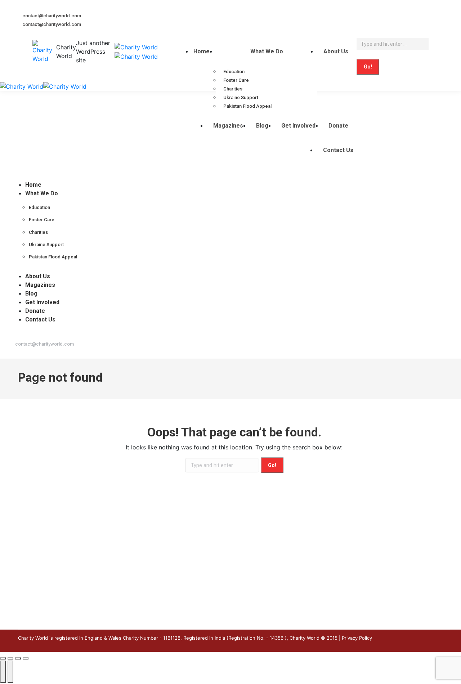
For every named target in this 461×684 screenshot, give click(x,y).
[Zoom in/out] (25, 658)
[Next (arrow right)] (10, 672)
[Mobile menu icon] (1, 73)
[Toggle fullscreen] (18, 658)
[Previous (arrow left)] (3, 672)
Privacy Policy (357, 638)
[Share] (10, 658)
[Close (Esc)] (3, 658)
